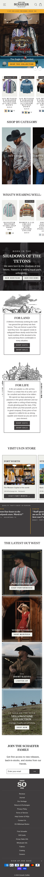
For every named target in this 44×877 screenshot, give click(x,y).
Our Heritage (12, 278)
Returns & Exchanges (22, 805)
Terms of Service (22, 813)
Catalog (22, 850)
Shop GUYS (22, 345)
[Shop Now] (22, 712)
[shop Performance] (22, 573)
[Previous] (35, 68)
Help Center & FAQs (22, 816)
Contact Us (22, 820)
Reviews (22, 794)
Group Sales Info (22, 839)
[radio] (5, 110)
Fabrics (22, 846)
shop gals (22, 428)
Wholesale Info (22, 843)
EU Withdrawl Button (22, 824)
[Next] (40, 68)
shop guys (22, 423)
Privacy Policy (22, 809)
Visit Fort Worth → (19, 496)
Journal (22, 797)
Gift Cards (22, 835)
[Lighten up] (22, 666)
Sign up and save (21, 861)
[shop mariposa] (22, 619)
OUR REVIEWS (32, 278)
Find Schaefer (22, 831)
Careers (22, 854)
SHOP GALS (22, 350)
